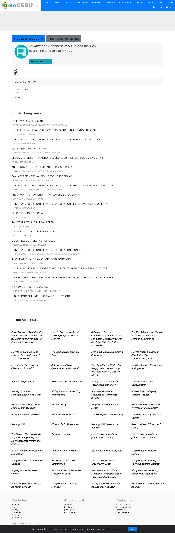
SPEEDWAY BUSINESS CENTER (29, 121)
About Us (16, 505)
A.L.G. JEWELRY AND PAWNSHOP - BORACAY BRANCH (42, 259)
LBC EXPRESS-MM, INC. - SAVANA (30, 148)
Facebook (69, 505)
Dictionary (96, 2)
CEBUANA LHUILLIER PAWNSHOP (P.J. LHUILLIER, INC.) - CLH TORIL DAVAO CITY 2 (57, 158)
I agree (132, 529)
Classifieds (110, 2)
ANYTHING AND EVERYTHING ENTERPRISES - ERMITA (42, 167)
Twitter (68, 507)
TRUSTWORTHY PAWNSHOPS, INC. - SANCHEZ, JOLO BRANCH (46, 194)
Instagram (69, 510)
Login (170, 7)
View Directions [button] (41, 61)
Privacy (15, 510)
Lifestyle (138, 2)
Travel (56, 2)
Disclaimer (16, 512)
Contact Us (120, 510)
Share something (123, 507)
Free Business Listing (28, 38)
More (169, 2)
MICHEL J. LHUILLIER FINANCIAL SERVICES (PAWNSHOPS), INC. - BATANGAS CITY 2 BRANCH (63, 277)
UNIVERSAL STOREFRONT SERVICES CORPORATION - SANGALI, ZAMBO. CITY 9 (56, 139)
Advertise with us (123, 505)
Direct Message (122, 512)
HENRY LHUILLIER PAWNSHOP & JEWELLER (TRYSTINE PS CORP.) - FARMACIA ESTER (59, 268)
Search (158, 7)
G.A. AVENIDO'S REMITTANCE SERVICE (33, 231)
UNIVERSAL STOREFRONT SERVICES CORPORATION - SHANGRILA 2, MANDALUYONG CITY (62, 185)
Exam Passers (82, 2)
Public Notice (125, 2)
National (150, 2)
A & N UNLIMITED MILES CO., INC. (30, 287)
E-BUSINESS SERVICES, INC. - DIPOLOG (33, 241)
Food (47, 2)
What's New (17, 518)
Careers (15, 515)
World (160, 2)
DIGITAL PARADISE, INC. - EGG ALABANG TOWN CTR (41, 296)
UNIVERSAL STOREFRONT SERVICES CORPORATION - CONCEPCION (50, 250)
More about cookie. (116, 529)
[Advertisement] (87, 20)
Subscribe (70, 512)
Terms (14, 507)
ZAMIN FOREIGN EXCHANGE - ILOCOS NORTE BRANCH (42, 176)
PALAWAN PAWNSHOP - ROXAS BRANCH (34, 222)
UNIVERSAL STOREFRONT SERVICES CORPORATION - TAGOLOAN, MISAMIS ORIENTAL (60, 204)
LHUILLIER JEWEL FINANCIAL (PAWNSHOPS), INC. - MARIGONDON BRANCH (54, 130)
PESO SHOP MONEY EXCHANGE (30, 213)
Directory (68, 2)
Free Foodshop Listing (63, 38)
